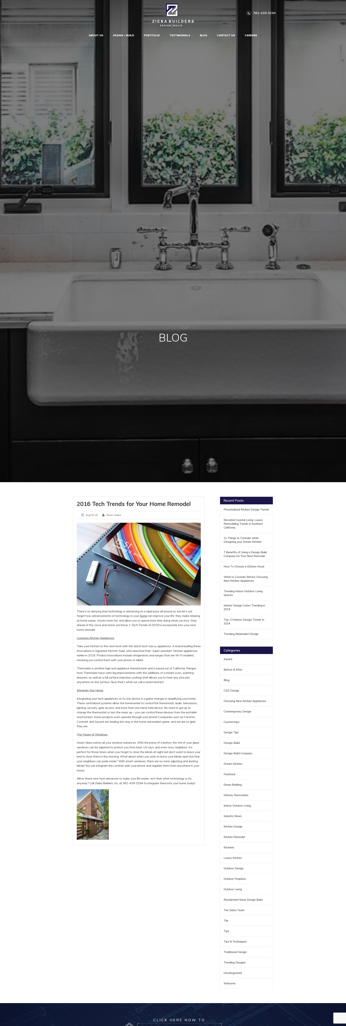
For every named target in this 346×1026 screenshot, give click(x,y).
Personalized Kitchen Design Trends (246, 509)
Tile (226, 920)
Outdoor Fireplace (235, 878)
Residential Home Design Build (243, 899)
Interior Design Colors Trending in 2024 (244, 607)
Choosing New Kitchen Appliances (245, 701)
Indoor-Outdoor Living (237, 805)
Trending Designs (235, 962)
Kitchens (229, 847)
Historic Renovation (236, 795)
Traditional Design (235, 952)
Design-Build (232, 743)
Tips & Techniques (235, 941)
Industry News (233, 816)
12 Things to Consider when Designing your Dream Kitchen (242, 539)
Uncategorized (233, 973)
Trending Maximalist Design (241, 634)
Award (228, 659)
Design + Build (123, 35)
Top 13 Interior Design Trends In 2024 (244, 621)
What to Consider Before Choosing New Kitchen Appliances (246, 578)
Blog (203, 35)
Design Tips (231, 732)
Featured (229, 774)
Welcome (230, 983)
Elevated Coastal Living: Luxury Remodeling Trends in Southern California (243, 523)
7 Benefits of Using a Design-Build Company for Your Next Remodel (245, 554)
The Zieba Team (234, 910)
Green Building (233, 784)
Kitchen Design (233, 826)
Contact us (226, 35)
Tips (226, 931)
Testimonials (180, 35)
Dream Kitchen (233, 763)
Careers (251, 35)
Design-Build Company (238, 753)
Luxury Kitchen (233, 858)
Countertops (231, 722)
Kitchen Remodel (234, 837)
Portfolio (152, 35)
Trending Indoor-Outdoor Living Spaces (243, 593)
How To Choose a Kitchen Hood (244, 566)
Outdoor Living (233, 889)
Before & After (233, 669)
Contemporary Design (237, 711)
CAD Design (231, 690)
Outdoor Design (233, 868)
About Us (96, 35)
